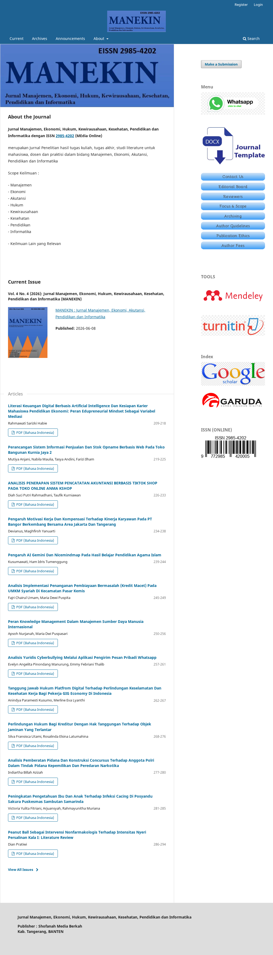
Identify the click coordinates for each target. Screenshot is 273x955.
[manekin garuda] (233, 407)
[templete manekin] (233, 165)
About (99, 38)
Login (258, 4)
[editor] (233, 188)
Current (16, 38)
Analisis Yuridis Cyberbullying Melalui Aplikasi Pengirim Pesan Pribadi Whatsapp (82, 657)
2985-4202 (65, 135)
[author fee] (233, 247)
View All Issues (20, 869)
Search (253, 38)
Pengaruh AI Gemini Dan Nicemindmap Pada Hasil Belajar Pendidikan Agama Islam (84, 554)
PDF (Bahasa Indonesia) (34, 432)
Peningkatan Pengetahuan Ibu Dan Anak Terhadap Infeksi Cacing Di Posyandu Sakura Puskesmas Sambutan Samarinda (80, 799)
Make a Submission (221, 64)
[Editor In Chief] (233, 179)
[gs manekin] (233, 384)
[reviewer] (233, 198)
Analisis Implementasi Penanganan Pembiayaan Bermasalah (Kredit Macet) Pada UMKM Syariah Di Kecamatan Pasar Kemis (82, 588)
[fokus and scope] (233, 208)
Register (241, 4)
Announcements (70, 38)
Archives (39, 38)
